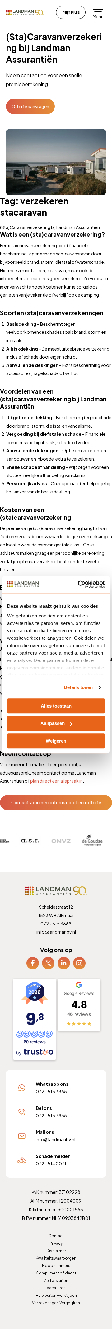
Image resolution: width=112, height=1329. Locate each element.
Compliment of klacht (56, 1273)
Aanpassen (52, 723)
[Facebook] (32, 962)
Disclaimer (56, 1250)
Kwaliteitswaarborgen (56, 1258)
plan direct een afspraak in (56, 781)
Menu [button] (98, 16)
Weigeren (56, 741)
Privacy (56, 1243)
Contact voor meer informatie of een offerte (56, 802)
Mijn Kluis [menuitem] (71, 12)
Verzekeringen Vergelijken (56, 1302)
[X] (48, 962)
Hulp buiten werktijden (56, 1295)
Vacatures (56, 1288)
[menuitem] (32, 963)
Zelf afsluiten (56, 1280)
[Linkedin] (64, 962)
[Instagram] (79, 962)
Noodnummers (56, 1265)
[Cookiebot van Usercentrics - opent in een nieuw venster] (79, 584)
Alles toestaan (56, 706)
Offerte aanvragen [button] (30, 106)
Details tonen (78, 687)
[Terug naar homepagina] (25, 12)
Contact (56, 1236)
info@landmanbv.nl (56, 931)
